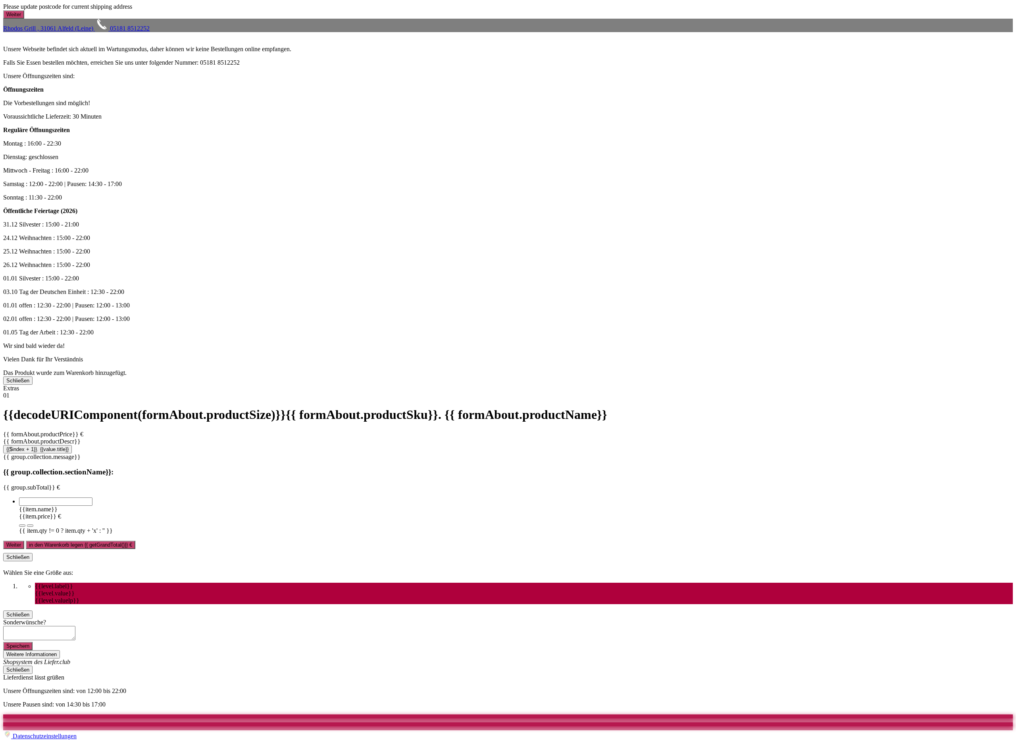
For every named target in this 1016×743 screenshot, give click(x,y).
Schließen (17, 381)
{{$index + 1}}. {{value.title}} (37, 449)
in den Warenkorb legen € (80, 545)
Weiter (13, 545)
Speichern (17, 646)
